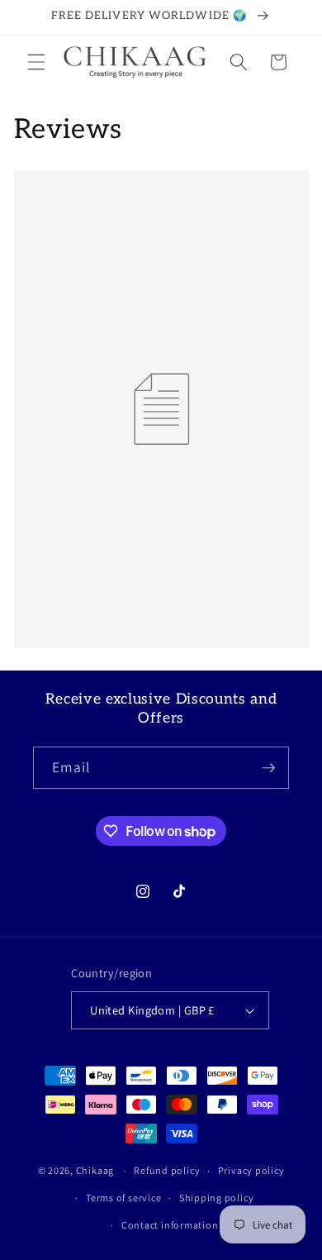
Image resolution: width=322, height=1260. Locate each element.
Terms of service (123, 1197)
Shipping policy (216, 1197)
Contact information (170, 1225)
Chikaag (95, 1170)
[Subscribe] (268, 768)
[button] (36, 62)
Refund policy (167, 1170)
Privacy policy (251, 1170)
